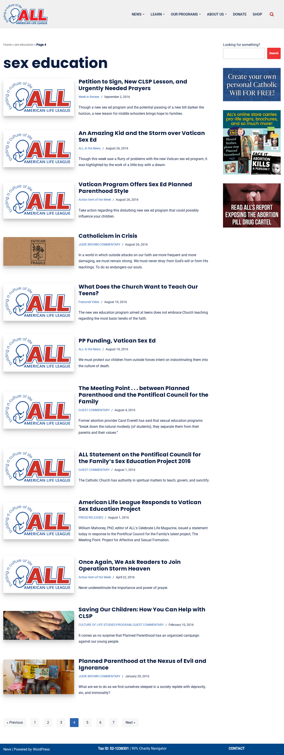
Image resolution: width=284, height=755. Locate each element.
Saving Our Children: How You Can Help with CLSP (142, 613)
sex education (24, 44)
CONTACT (237, 748)
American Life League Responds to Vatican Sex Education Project (140, 505)
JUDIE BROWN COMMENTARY (99, 244)
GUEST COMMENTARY (94, 410)
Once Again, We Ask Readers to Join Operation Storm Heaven (130, 565)
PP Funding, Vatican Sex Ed (117, 341)
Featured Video (89, 302)
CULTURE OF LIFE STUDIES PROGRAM (105, 625)
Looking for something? (241, 45)
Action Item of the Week (95, 200)
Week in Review (89, 97)
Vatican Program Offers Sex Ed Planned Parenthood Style (135, 187)
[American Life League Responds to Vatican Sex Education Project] (38, 521)
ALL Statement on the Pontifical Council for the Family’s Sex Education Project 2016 (140, 458)
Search (273, 53)
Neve (7, 749)
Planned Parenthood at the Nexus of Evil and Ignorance (142, 664)
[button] (143, 14)
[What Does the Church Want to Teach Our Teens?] (38, 302)
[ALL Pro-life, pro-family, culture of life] (25, 14)
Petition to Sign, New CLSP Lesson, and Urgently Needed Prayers (133, 85)
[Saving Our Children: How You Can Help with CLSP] (38, 625)
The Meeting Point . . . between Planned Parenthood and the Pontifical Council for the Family (143, 394)
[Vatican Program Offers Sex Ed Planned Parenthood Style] (38, 200)
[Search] (272, 14)
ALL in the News (90, 148)
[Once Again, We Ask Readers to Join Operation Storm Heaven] (38, 574)
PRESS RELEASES (91, 517)
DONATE (240, 14)
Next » (130, 722)
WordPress (41, 749)
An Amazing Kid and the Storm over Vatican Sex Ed (142, 136)
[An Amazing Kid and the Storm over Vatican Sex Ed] (38, 149)
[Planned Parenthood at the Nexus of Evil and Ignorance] (38, 677)
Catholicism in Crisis (108, 236)
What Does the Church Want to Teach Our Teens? (138, 290)
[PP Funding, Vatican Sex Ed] (38, 353)
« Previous (15, 722)
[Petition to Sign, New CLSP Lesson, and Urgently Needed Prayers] (38, 97)
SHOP (257, 14)
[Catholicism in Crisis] (38, 251)
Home (7, 44)
